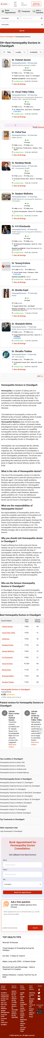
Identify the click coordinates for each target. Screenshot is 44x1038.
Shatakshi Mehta (8, 676)
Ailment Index (22, 1024)
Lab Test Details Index (23, 1029)
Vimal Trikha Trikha (8, 633)
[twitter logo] (39, 994)
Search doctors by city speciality (15, 1014)
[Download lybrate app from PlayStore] (40, 1011)
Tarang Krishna (7, 663)
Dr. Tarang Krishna (21, 263)
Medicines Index (23, 1020)
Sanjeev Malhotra (8, 651)
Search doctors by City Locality (14, 999)
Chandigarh (10, 37)
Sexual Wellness (4, 1007)
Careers (31, 999)
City (4, 879)
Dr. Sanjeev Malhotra (22, 193)
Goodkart (4, 993)
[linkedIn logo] (39, 997)
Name (5, 860)
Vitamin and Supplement (5, 996)
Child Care (4, 1022)
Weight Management (5, 1011)
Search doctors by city (14, 993)
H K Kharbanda (7, 657)
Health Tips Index (22, 998)
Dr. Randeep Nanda (21, 162)
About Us (32, 993)
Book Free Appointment (36, 4)
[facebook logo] (39, 991)
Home (2, 37)
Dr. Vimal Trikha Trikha (23, 92)
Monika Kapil (6, 670)
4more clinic (17, 274)
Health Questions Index (23, 1004)
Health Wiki (22, 993)
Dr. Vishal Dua (19, 132)
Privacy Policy (31, 1009)
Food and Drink (4, 1015)
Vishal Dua (5, 639)
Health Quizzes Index (22, 1010)
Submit (35, 928)
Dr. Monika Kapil (20, 290)
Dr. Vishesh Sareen (21, 60)
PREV (5, 376)
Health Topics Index (22, 1015)
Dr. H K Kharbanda (21, 226)
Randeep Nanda (7, 645)
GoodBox (4, 1024)
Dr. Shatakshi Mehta (22, 323)
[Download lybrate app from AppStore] (40, 1013)
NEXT (39, 376)
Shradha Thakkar (8, 682)
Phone (5, 869)
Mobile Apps (31, 1002)
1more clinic (17, 111)
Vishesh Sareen (7, 626)
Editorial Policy (31, 1013)
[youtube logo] (39, 1000)
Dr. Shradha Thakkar (22, 351)
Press (31, 1017)
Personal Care (4, 1019)
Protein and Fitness (4, 1000)
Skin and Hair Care (4, 1003)
